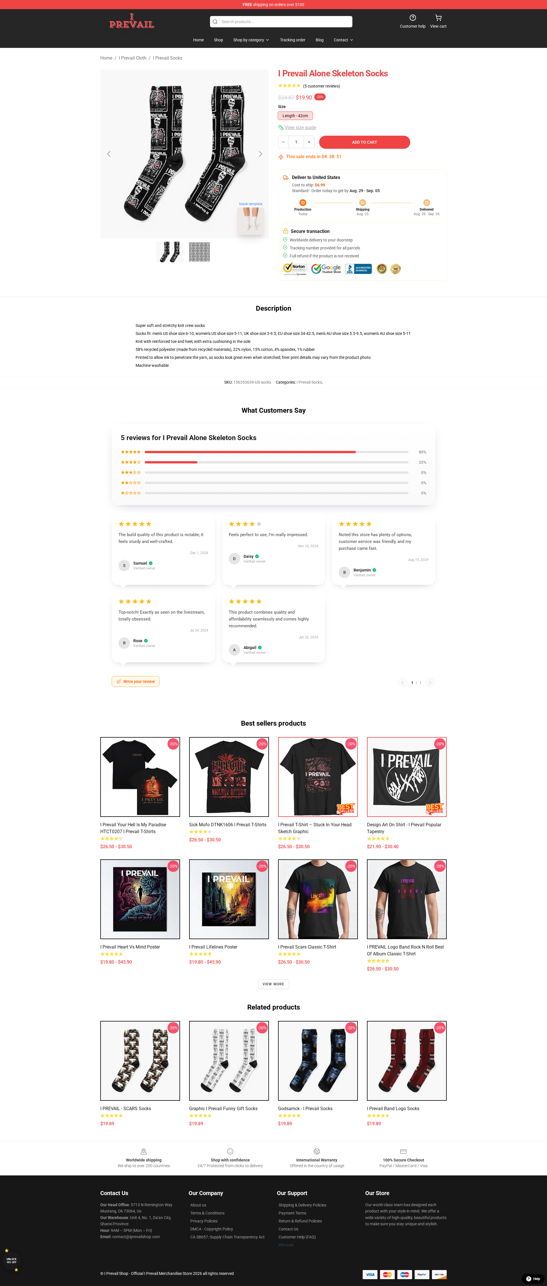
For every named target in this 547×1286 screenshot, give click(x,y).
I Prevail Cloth (132, 58)
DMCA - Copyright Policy (211, 1229)
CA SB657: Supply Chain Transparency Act (227, 1237)
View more (274, 984)
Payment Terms (292, 1213)
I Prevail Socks (167, 58)
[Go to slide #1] (169, 252)
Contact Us (288, 1229)
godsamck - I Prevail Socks (305, 1108)
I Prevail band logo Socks (393, 1108)
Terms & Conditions (207, 1213)
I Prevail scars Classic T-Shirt (307, 947)
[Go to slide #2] (199, 252)
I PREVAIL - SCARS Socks (125, 1108)
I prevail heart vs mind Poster (130, 947)
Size (282, 106)
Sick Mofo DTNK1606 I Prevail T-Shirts (227, 824)
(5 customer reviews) (321, 86)
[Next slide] (260, 154)
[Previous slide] (109, 154)
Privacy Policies (204, 1221)
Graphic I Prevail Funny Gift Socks (223, 1108)
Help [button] (536, 1279)
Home (106, 58)
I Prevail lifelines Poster (213, 947)
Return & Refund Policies (300, 1221)
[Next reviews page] (430, 682)
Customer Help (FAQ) (297, 1237)
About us (198, 1205)
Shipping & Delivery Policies (302, 1205)
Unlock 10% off (12, 1261)
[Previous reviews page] (402, 682)
